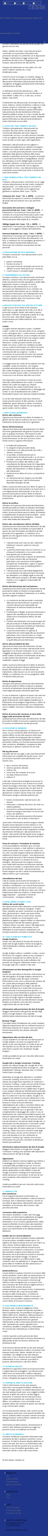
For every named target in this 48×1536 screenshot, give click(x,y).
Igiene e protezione (14, 1484)
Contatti (16, 33)
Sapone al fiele (12, 1479)
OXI (7, 1476)
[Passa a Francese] (27, 3)
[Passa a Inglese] (17, 3)
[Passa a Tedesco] (8, 3)
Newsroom (37, 18)
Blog (8, 1494)
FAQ (8, 1497)
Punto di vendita (12, 1507)
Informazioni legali (13, 1510)
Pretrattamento (12, 1482)
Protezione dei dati (13, 1513)
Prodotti (7, 18)
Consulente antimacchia (22, 18)
